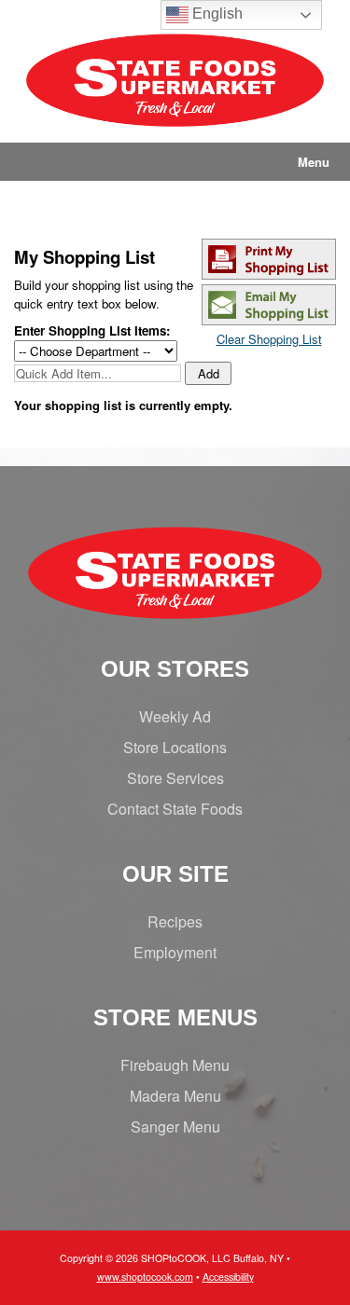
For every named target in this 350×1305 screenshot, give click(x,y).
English (216, 13)
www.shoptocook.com (145, 1277)
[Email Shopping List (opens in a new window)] (269, 320)
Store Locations (175, 747)
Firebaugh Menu (175, 1065)
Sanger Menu (175, 1126)
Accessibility (228, 1277)
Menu (313, 162)
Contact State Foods (175, 808)
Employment (175, 952)
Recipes (175, 921)
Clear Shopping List (269, 339)
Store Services (175, 778)
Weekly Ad (175, 716)
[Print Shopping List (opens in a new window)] (269, 274)
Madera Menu (175, 1095)
